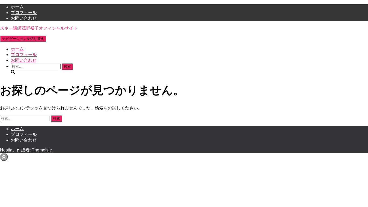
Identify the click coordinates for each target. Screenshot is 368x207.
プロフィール (24, 12)
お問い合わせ (24, 18)
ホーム (17, 7)
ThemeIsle (42, 150)
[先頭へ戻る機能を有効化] (4, 157)
